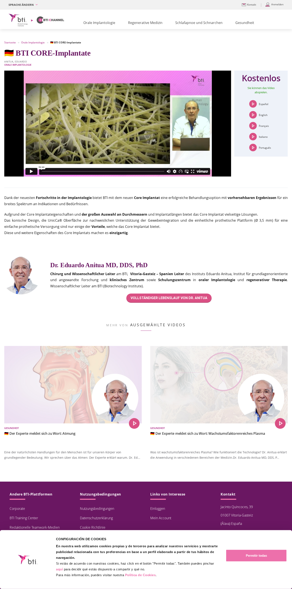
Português (265, 148)
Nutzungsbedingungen (97, 508)
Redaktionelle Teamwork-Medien (35, 527)
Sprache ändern (21, 5)
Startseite (10, 42)
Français (264, 126)
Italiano (263, 137)
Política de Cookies (140, 575)
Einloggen (157, 508)
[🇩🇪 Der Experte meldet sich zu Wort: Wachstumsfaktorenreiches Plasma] (280, 423)
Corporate (17, 508)
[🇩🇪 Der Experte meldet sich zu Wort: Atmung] (134, 423)
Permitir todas (256, 555)
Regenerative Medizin (145, 22)
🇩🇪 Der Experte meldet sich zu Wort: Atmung (39, 433)
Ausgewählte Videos (158, 324)
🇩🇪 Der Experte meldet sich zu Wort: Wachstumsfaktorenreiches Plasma (207, 433)
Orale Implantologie (99, 22)
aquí (59, 569)
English (263, 115)
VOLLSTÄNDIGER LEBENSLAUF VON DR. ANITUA (169, 298)
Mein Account (160, 518)
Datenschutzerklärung (96, 518)
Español (263, 104)
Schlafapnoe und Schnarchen (199, 22)
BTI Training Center (24, 518)
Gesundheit (244, 22)
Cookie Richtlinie (92, 527)
